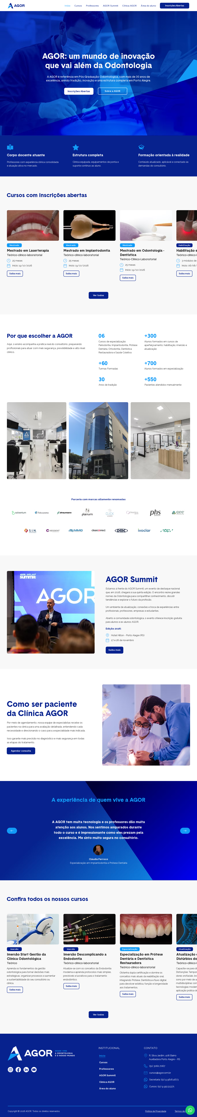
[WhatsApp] (190, 1110)
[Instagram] (10, 1069)
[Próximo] (185, 831)
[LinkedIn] (26, 1069)
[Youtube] (34, 1069)
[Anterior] (12, 831)
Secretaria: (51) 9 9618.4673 (164, 1079)
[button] (14, 245)
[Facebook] (18, 1069)
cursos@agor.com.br (160, 1072)
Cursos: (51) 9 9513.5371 (161, 1086)
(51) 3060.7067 (157, 1066)
